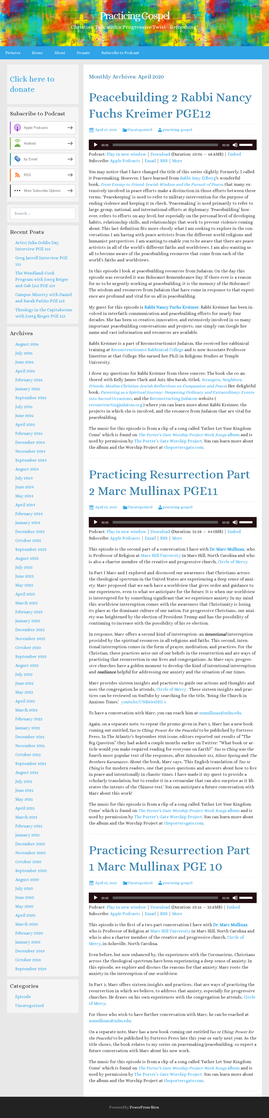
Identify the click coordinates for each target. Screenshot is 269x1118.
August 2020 (27, 879)
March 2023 (26, 602)
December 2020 (30, 843)
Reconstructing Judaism (173, 398)
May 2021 (24, 799)
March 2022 (26, 710)
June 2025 (24, 415)
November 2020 (30, 852)
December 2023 (30, 531)
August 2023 (27, 558)
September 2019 (30, 968)
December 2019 (29, 950)
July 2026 (24, 353)
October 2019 (28, 959)
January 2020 (27, 942)
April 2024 (25, 504)
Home (37, 52)
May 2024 (24, 495)
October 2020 (28, 861)
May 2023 (24, 585)
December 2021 (29, 736)
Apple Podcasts (125, 160)
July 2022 (24, 674)
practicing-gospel (177, 130)
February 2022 (29, 718)
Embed (234, 154)
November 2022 (30, 638)
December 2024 (30, 442)
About (59, 52)
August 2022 (27, 665)
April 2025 (25, 424)
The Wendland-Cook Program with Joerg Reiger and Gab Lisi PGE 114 (41, 279)
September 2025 (30, 397)
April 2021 (25, 808)
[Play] (95, 144)
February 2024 (29, 513)
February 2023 (29, 611)
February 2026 (29, 379)
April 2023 (25, 594)
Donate (83, 52)
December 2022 (30, 629)
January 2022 (27, 727)
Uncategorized (139, 130)
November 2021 (30, 745)
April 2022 (25, 701)
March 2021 (26, 817)
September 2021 (30, 763)
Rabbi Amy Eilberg (198, 178)
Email (150, 160)
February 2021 (28, 826)
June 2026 (24, 362)
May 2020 (24, 906)
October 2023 (28, 540)
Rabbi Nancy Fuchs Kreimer (171, 307)
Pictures (12, 52)
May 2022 (24, 692)
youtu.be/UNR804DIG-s (143, 701)
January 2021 (27, 834)
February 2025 (29, 433)
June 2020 (24, 897)
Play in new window (126, 154)
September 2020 (31, 870)
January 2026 (27, 388)
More (177, 160)
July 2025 (24, 406)
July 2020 (24, 888)
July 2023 (24, 567)
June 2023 (24, 576)
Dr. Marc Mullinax (227, 549)
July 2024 (24, 478)
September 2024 (31, 460)
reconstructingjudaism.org (115, 404)
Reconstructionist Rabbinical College (147, 349)
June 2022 (24, 683)
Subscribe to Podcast (120, 52)
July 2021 (23, 781)
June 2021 (24, 790)
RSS (164, 160)
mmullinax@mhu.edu (110, 1020)
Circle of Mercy (232, 561)
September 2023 (30, 549)
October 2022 (28, 647)
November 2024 (30, 451)
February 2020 (29, 933)
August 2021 (26, 772)
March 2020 (26, 924)
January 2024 (27, 522)
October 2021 (28, 754)
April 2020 (25, 915)
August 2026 (27, 344)
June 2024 (24, 486)
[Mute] (235, 144)
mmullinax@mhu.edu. (220, 712)
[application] (173, 145)
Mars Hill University (161, 555)
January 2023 (27, 620)
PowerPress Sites (144, 1107)
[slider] (246, 144)
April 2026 (25, 370)
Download (160, 154)
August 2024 (27, 469)
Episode (23, 996)
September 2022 (30, 656)
